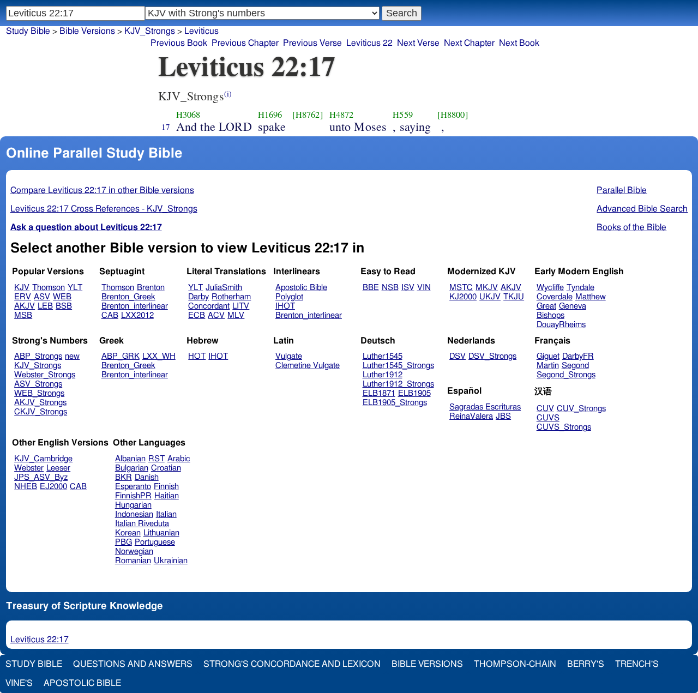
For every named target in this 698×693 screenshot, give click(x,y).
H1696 (270, 114)
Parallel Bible (622, 190)
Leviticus (201, 31)
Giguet (548, 356)
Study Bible (28, 31)
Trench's (637, 664)
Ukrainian (171, 561)
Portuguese (155, 542)
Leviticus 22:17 (39, 639)
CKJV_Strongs (40, 412)
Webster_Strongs (44, 375)
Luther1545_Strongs (398, 365)
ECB (196, 315)
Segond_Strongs (566, 375)
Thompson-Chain (515, 664)
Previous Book (179, 43)
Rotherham (231, 297)
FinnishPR (133, 496)
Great (546, 306)
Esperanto (133, 487)
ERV (22, 297)
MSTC (461, 288)
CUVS (548, 418)
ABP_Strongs (38, 356)
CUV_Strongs (581, 409)
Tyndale (580, 288)
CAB (109, 315)
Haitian (166, 496)
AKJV (24, 306)
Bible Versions (87, 31)
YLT (75, 288)
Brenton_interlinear (134, 306)
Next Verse (418, 43)
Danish (147, 477)
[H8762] (307, 114)
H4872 (341, 114)
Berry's (585, 664)
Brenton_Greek (128, 297)
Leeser (58, 468)
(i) (228, 93)
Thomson (48, 288)
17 (165, 126)
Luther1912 (382, 375)
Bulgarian (131, 468)
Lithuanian (161, 533)
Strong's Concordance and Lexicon (292, 664)
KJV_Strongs (37, 365)
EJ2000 (53, 487)
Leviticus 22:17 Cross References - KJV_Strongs (103, 208)
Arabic (178, 459)
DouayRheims (561, 325)
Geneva (572, 306)
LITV (240, 306)
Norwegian (134, 551)
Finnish (166, 487)
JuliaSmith (224, 288)
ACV (216, 315)
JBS (503, 416)
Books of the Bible (631, 227)
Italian (166, 514)
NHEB (25, 487)
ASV (42, 297)
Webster (29, 468)
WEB (62, 297)
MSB (23, 315)
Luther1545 (382, 356)
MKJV (487, 288)
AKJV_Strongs (40, 403)
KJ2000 (463, 297)
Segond (575, 365)
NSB (390, 288)
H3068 (188, 114)
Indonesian (134, 514)
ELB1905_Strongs (395, 403)
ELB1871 (379, 393)
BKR (123, 477)
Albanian (130, 459)
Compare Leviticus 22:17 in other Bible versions (102, 190)
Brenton (151, 288)
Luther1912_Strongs (398, 384)
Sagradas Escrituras (485, 407)
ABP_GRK (120, 356)
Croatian (166, 468)
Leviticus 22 (369, 43)
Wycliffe (550, 288)
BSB (64, 306)
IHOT (285, 306)
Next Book (519, 43)
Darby (198, 297)
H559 (403, 114)
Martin (548, 365)
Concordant (209, 306)
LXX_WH (159, 356)
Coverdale (555, 297)
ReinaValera (471, 416)
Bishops (550, 315)
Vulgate (288, 356)
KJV (21, 288)
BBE (371, 288)
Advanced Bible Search (642, 208)
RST (156, 459)
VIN (424, 288)
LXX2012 (137, 315)
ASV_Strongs (38, 384)
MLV (235, 315)
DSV (457, 356)
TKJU (513, 297)
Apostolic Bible (82, 683)
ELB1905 (414, 393)
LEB (45, 306)
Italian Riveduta (142, 524)
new (72, 356)
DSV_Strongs (492, 356)
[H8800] (452, 114)
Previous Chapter (245, 43)
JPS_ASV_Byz (41, 477)
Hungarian (133, 505)
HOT (197, 356)
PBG (123, 542)
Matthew (590, 297)
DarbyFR (578, 356)
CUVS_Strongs (564, 427)
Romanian (133, 561)
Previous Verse (312, 43)
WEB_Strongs (39, 393)
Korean (128, 533)
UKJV (490, 297)
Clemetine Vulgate (307, 365)
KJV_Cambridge (43, 459)
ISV (407, 288)
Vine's (19, 683)
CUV (545, 409)
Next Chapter (469, 43)
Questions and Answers (132, 664)
